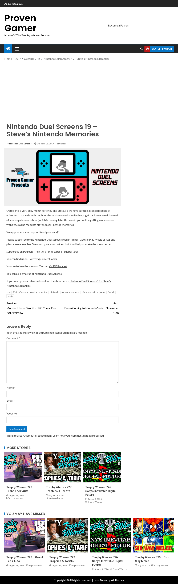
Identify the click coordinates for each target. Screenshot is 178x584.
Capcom (23, 292)
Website (11, 413)
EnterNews (100, 580)
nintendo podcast (70, 292)
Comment (13, 338)
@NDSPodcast (58, 266)
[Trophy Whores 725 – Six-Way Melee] (153, 535)
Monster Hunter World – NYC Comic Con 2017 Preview (31, 308)
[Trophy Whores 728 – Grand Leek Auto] (23, 467)
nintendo (54, 292)
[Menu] (16, 48)
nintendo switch (90, 292)
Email (10, 400)
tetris (10, 296)
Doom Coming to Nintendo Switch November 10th (91, 308)
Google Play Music (91, 239)
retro (103, 292)
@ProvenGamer (47, 258)
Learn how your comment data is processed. (78, 435)
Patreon (28, 251)
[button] (16, 48)
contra (33, 292)
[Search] (141, 48)
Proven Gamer (20, 23)
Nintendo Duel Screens (20, 143)
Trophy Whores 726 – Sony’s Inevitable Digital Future (100, 491)
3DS (15, 292)
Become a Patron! (118, 25)
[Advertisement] (89, 88)
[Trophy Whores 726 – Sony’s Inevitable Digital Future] (102, 467)
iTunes (75, 239)
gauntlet (43, 292)
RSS (108, 239)
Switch (111, 292)
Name (10, 387)
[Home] (8, 48)
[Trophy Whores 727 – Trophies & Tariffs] (62, 467)
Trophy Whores (16, 498)
